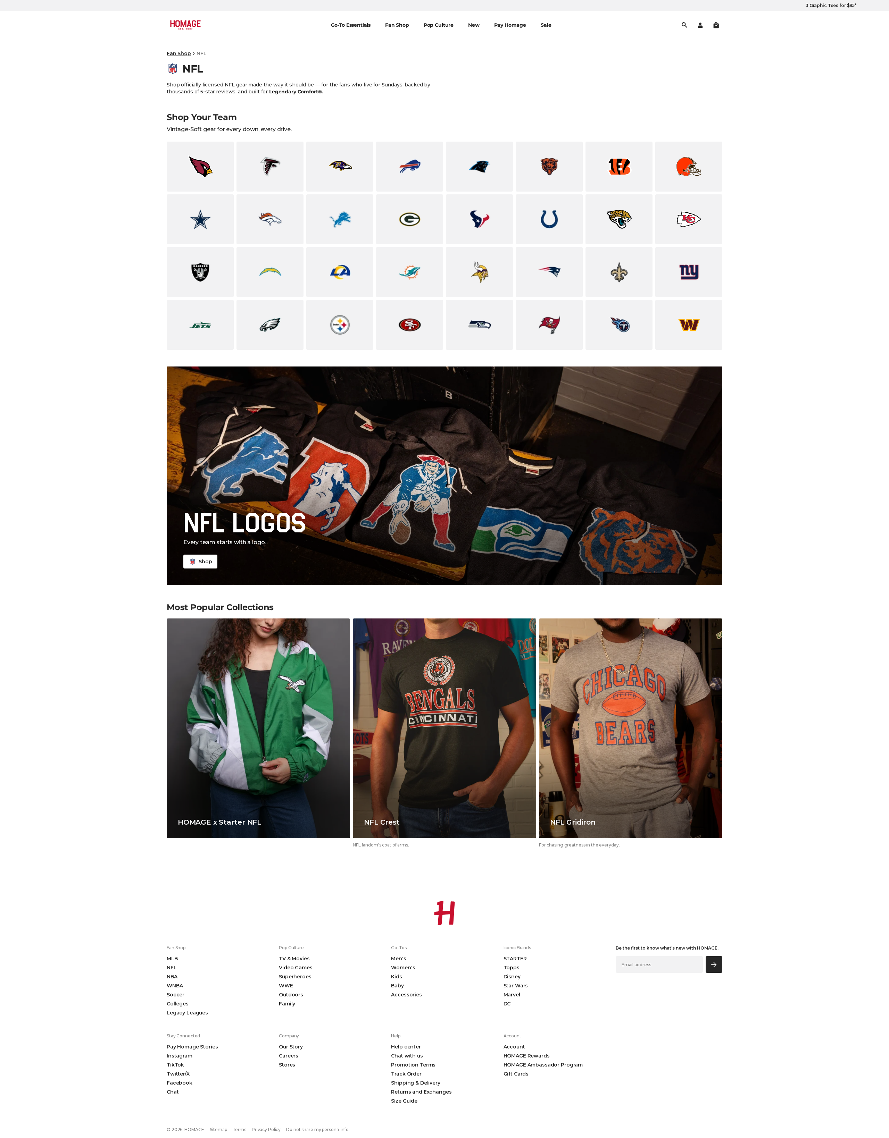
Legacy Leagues (187, 1013)
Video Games (295, 967)
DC (507, 1004)
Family (287, 1004)
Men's (398, 958)
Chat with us (407, 1056)
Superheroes (295, 976)
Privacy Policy (266, 1129)
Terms (239, 1129)
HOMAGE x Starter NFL (219, 822)
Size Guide (404, 1101)
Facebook (179, 1083)
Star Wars (516, 986)
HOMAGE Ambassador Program (543, 1065)
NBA (172, 976)
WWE (286, 986)
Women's (403, 967)
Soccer (175, 995)
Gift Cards (516, 1074)
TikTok (175, 1065)
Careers (288, 1056)
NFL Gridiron (573, 822)
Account (514, 1047)
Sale (546, 25)
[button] (716, 25)
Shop (205, 561)
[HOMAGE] (185, 25)
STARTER (515, 958)
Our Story (291, 1047)
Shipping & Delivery (415, 1083)
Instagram (179, 1056)
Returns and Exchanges (421, 1092)
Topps (512, 967)
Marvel (512, 995)
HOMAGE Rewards (527, 1056)
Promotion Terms (413, 1065)
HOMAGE (194, 1129)
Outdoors (291, 995)
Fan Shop (179, 53)
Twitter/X (178, 1074)
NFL (172, 967)
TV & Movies (294, 958)
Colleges (178, 1004)
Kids (396, 976)
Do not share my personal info (317, 1129)
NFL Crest (382, 822)
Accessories (406, 995)
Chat (172, 1092)
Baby (397, 986)
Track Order (406, 1074)
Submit (714, 964)
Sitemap (218, 1129)
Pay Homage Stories (192, 1047)
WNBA (175, 986)
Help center (406, 1047)
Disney (512, 976)
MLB (172, 958)
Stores (287, 1065)
